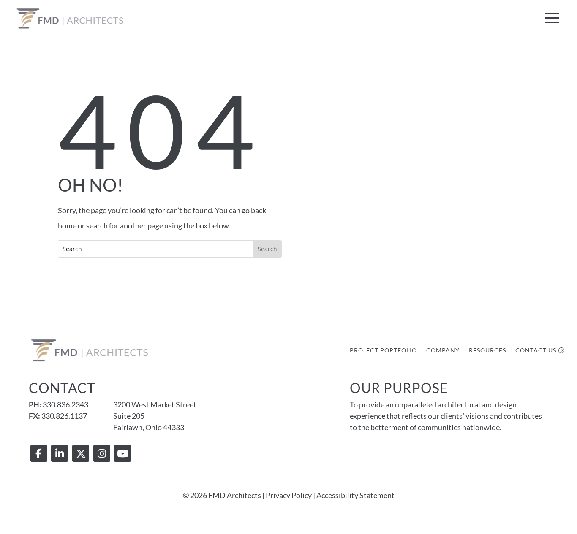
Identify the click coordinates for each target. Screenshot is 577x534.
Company (443, 350)
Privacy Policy (289, 495)
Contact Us (535, 350)
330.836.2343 (65, 404)
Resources (487, 350)
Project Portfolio (383, 350)
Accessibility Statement (355, 495)
